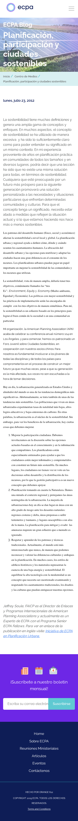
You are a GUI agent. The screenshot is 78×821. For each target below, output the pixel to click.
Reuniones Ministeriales (39, 748)
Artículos (39, 756)
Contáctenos (39, 771)
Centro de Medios (26, 76)
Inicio (6, 76)
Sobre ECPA (39, 741)
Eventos (39, 763)
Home (39, 734)
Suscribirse (61, 704)
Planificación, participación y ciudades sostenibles (34, 81)
